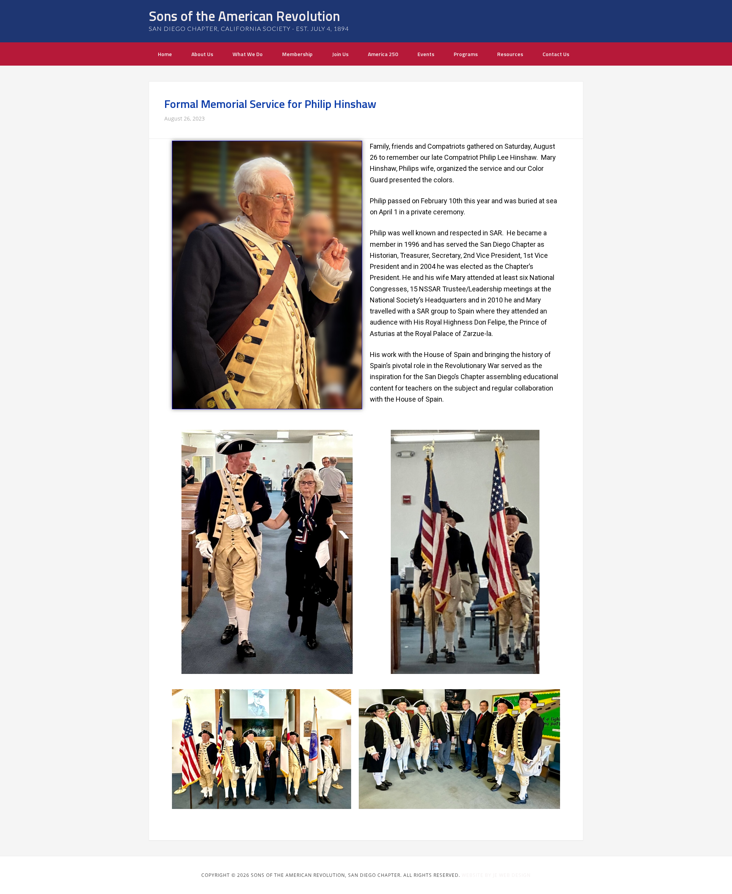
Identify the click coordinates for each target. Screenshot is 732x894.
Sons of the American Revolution (244, 15)
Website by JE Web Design (496, 875)
